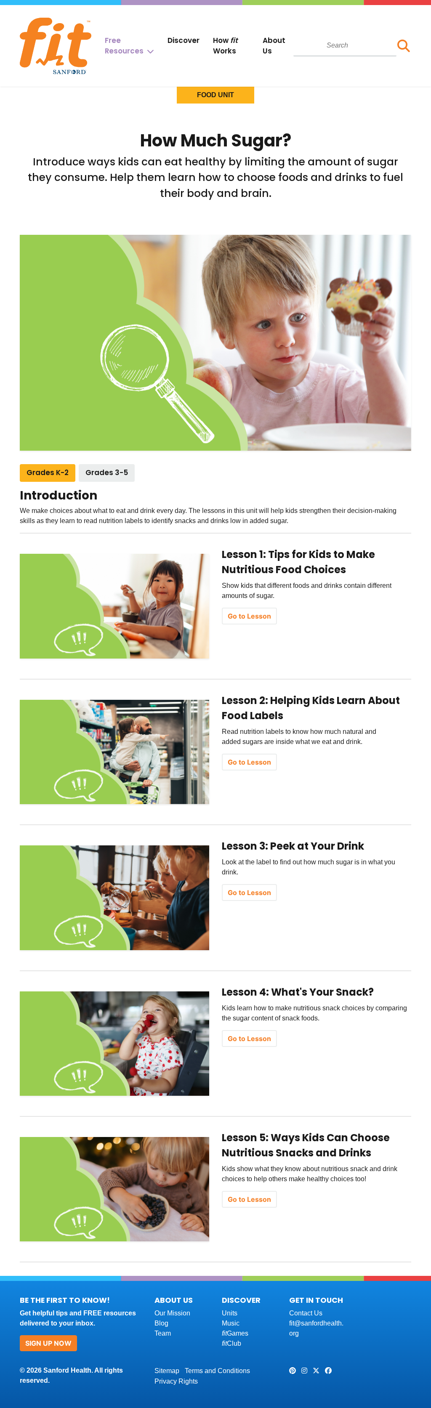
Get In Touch (316, 1300)
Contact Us (305, 1313)
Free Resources (124, 45)
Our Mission (172, 1313)
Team (162, 1333)
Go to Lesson (249, 616)
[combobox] (344, 45)
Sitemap (166, 1370)
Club (231, 1343)
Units (229, 1313)
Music (230, 1323)
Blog (161, 1323)
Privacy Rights (176, 1381)
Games (235, 1333)
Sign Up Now (48, 1343)
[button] (403, 45)
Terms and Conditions (217, 1370)
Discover (184, 40)
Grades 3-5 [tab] (106, 473)
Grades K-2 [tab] (48, 473)
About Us (274, 45)
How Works (225, 45)
